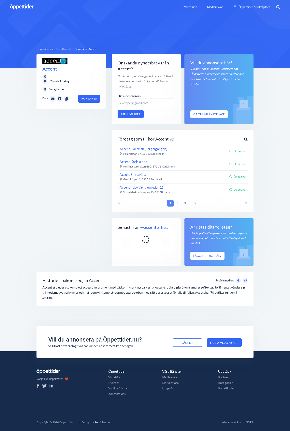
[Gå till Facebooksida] (237, 280)
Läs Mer (187, 342)
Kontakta (89, 98)
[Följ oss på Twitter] (44, 385)
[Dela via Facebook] (60, 99)
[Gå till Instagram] (244, 280)
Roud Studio (102, 422)
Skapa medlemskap (224, 342)
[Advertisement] (145, 28)
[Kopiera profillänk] (66, 98)
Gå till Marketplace (209, 114)
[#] (126, 242)
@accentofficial (155, 227)
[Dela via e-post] (53, 98)
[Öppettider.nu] (22, 6)
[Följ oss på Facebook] (37, 385)
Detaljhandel (56, 89)
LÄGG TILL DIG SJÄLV (207, 255)
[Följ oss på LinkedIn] (51, 385)
